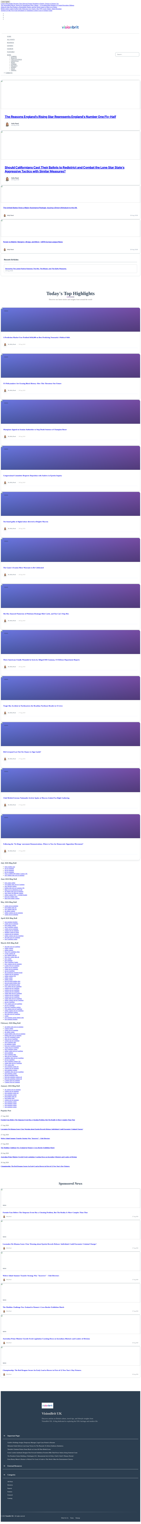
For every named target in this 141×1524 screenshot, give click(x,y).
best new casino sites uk (12, 957)
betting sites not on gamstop (13, 1035)
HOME (9, 36)
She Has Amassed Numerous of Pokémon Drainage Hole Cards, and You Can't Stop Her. (36, 614)
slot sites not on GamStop (12, 937)
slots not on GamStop (11, 1039)
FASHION (10, 49)
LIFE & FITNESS (16, 59)
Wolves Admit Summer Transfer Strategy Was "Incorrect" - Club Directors (25, 1138)
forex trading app (10, 867)
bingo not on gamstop (11, 967)
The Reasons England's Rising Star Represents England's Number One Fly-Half (60, 117)
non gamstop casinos (11, 1070)
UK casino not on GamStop (13, 986)
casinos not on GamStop (12, 988)
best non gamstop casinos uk (13, 1077)
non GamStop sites (10, 1042)
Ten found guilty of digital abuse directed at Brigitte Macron (25, 522)
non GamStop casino (11, 939)
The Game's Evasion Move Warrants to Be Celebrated (23, 568)
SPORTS (13, 67)
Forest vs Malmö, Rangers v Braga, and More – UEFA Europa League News (33, 242)
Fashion (9, 1491)
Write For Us (64, 1518)
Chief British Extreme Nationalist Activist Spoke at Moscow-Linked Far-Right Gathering (36, 798)
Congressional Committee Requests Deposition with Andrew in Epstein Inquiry (32, 476)
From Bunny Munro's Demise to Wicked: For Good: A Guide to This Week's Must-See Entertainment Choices (40, 1459)
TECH (13, 69)
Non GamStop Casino (11, 962)
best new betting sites (11, 896)
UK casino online (10, 883)
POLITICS (14, 65)
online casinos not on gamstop (14, 913)
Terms (72, 1518)
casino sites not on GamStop (13, 993)
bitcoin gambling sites (11, 1075)
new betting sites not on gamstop (14, 875)
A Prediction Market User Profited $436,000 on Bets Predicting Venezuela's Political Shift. (36, 337)
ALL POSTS (11, 39)
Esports (9, 1488)
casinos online (9, 1028)
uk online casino (9, 1032)
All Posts (10, 1481)
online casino (9, 978)
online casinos (9, 948)
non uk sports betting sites (12, 981)
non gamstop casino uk (12, 1066)
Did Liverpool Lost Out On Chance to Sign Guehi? (22, 752)
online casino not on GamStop (14, 1051)
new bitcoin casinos (10, 886)
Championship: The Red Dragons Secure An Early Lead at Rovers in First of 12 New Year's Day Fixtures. (35, 1166)
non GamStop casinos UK (13, 1061)
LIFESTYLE (15, 61)
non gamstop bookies (11, 922)
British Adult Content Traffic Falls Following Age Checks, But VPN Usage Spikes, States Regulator (31, 9)
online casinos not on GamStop (14, 936)
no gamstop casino (10, 1044)
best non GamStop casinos (13, 1007)
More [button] (9, 55)
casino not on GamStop (12, 1047)
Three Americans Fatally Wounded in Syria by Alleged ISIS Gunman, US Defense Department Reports (41, 660)
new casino (8, 959)
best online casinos (10, 925)
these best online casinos (12, 898)
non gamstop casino (11, 1073)
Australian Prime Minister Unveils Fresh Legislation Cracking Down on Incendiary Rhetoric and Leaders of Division (39, 1157)
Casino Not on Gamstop (12, 965)
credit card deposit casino (12, 985)
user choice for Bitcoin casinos (14, 893)
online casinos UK (10, 976)
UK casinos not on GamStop (13, 1004)
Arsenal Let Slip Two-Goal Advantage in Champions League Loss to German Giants (26, 10)
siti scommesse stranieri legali (13, 972)
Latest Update (5, 1)
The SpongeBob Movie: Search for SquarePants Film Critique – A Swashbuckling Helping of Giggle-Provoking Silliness (37, 5)
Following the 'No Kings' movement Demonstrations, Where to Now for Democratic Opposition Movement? (43, 844)
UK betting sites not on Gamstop (14, 884)
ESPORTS (10, 45)
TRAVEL (13, 70)
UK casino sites (9, 1065)
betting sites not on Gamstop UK (14, 888)
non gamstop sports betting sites (14, 1017)
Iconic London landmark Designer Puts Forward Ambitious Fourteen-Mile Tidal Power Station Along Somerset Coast (42, 1452)
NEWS (13, 62)
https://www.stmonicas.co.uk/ (13, 890)
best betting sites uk (10, 907)
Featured (10, 1495)
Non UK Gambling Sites (12, 952)
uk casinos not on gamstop (13, 1089)
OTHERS (13, 64)
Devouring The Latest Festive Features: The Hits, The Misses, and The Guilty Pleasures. (36, 269)
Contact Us (9, 73)
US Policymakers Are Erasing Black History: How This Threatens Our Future (32, 383)
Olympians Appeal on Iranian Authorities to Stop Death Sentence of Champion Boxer (35, 430)
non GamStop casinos (11, 927)
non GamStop (9, 1053)
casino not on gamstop (11, 906)
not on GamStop (10, 971)
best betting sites (9, 1098)
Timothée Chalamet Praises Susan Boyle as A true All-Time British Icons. (29, 1449)
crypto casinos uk (10, 953)
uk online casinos (10, 911)
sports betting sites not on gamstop (15, 1034)
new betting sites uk (11, 909)
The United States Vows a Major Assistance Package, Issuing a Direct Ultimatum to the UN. (40, 208)
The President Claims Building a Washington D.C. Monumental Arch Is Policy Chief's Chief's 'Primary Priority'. (40, 1456)
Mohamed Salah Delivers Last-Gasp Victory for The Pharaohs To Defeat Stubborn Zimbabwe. (35, 1446)
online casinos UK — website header (16, 895)
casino (6, 1016)
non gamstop (8, 960)
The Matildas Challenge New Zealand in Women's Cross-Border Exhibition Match (27, 1148)
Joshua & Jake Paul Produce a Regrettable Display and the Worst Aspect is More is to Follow (29, 7)
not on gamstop (9, 868)
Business (10, 1485)
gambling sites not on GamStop (14, 1058)
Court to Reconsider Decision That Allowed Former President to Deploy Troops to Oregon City (30, 3)
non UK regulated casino (12, 1037)
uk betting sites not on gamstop (14, 891)
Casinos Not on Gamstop (12, 1080)
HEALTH (14, 58)
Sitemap (77, 1518)
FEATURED (10, 52)
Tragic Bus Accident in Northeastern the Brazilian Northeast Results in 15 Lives (33, 706)
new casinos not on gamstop (13, 964)
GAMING (14, 56)
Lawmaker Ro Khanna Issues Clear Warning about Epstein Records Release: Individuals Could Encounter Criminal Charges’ (42, 1129)
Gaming (9, 1498)
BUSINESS (10, 42)
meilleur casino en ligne (12, 932)
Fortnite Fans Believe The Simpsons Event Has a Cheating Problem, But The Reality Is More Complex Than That (38, 1120)
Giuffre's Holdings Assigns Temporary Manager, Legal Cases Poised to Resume (31, 1442)
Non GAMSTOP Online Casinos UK (16, 873)
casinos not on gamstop (12, 930)
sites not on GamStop (11, 1056)
